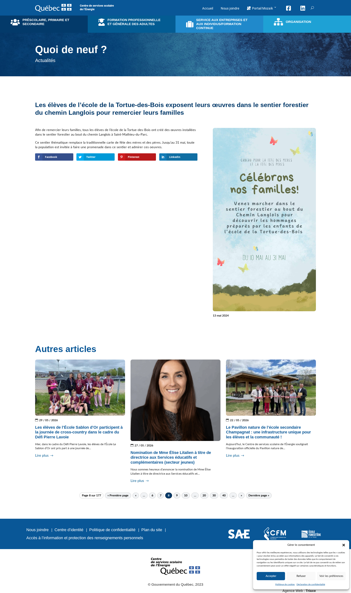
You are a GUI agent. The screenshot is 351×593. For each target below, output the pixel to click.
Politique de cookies (285, 584)
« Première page (118, 495)
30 (214, 495)
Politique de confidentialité (112, 529)
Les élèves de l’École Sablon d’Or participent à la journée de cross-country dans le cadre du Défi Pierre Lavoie (79, 432)
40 (224, 495)
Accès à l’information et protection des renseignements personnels (84, 538)
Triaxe (311, 591)
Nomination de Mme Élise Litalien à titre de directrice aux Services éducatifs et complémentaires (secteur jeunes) (171, 457)
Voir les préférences (331, 576)
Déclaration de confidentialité (311, 584)
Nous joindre (37, 529)
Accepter (271, 576)
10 (185, 495)
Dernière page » (258, 495)
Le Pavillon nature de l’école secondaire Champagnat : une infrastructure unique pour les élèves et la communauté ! (268, 432)
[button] (344, 545)
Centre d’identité (68, 529)
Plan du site (151, 529)
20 (204, 495)
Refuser (301, 576)
